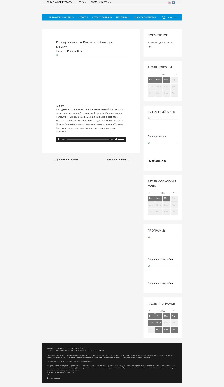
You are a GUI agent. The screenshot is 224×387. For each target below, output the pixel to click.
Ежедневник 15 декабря (160, 259)
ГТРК (81, 2)
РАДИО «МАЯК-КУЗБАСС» (59, 2)
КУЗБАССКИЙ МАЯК (102, 17)
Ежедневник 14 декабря (160, 283)
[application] (91, 139)
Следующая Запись (117, 159)
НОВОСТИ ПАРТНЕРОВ (145, 17)
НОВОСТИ (83, 17)
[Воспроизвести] (59, 139)
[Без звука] (116, 139)
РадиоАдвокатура (157, 136)
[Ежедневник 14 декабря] (163, 272)
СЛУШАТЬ (169, 17)
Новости (60, 51)
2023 (162, 74)
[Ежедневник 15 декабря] (163, 246)
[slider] (121, 139)
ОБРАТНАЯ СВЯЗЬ (100, 2)
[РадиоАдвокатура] (163, 125)
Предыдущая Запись (66, 159)
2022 (162, 310)
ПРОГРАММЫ (122, 17)
